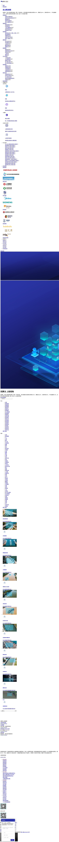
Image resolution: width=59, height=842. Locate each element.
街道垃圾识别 (8, 71)
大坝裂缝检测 (5, 569)
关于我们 (4, 795)
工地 (6, 438)
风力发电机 (7, 493)
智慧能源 (4, 15)
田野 (6, 452)
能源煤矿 (4, 209)
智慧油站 (7, 420)
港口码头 (7, 448)
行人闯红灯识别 (8, 76)
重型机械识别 (8, 45)
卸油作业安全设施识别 (9, 17)
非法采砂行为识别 (5, 620)
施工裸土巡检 (8, 61)
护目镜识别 (7, 26)
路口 (6, 467)
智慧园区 (4, 48)
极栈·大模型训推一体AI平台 (8, 774)
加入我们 (4, 247)
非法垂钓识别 (5, 671)
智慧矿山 (7, 409)
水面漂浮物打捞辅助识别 (6, 637)
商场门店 (7, 458)
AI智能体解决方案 (6, 778)
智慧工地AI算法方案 (10, 157)
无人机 (6, 441)
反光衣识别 (7, 41)
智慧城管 (4, 64)
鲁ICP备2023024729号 (25, 832)
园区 (6, 445)
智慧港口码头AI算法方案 (10, 164)
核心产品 (4, 771)
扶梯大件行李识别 (8, 37)
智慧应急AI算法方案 (10, 152)
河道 (6, 500)
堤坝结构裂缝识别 (5, 518)
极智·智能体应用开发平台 (8, 775)
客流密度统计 (8, 34)
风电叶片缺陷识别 (8, 16)
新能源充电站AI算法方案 (10, 163)
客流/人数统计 (8, 38)
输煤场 (6, 482)
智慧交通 (4, 72)
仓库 (6, 485)
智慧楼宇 (7, 422)
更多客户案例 (5, 237)
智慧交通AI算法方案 (9, 148)
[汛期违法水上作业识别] (10, 580)
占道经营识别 (8, 70)
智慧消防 (7, 421)
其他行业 (7, 429)
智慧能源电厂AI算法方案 (11, 159)
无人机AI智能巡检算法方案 (11, 144)
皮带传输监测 (8, 28)
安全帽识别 (7, 42)
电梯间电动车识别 (8, 50)
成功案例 (4, 780)
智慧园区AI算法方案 (9, 155)
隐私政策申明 (5, 800)
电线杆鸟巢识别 (8, 20)
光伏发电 (7, 443)
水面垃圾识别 (5, 603)
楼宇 (6, 440)
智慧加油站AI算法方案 (9, 156)
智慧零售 (4, 31)
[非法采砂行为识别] (10, 614)
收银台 (6, 506)
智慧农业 (7, 428)
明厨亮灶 (7, 414)
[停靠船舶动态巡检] (10, 546)
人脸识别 (7, 53)
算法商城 (4, 759)
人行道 (6, 471)
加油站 (6, 460)
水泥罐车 (7, 484)
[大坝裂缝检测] (10, 563)
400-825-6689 (7, 728)
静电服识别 (7, 19)
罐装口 (6, 481)
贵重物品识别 (8, 35)
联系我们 (4, 245)
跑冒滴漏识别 (8, 24)
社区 (6, 456)
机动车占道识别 (8, 75)
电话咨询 (2, 728)
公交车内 (7, 464)
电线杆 (6, 478)
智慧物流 (7, 424)
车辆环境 (7, 473)
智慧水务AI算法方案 (10, 146)
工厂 (6, 437)
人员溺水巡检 (8, 57)
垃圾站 (6, 491)
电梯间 (6, 499)
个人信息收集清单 (6, 801)
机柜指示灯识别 (8, 30)
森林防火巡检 (8, 60)
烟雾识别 (7, 46)
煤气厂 (6, 477)
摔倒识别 (7, 52)
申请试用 (2, 732)
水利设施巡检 (5, 535)
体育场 (6, 449)
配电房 (6, 488)
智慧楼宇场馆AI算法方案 (11, 161)
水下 (6, 503)
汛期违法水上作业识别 (6, 586)
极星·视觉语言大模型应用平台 (9, 773)
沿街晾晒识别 (8, 68)
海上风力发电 (8, 492)
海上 (6, 447)
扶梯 (6, 496)
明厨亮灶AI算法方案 (9, 149)
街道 (6, 474)
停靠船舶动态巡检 (5, 552)
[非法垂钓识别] (10, 665)
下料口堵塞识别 (8, 27)
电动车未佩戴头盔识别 (9, 78)
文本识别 (7, 504)
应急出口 (7, 495)
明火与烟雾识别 (8, 22)
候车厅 (6, 463)
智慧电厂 (7, 425)
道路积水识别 (8, 65)
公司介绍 (4, 244)
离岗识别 (7, 49)
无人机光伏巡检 (8, 63)
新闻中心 (4, 240)
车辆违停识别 (8, 74)
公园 (6, 455)
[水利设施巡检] (10, 529)
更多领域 (4, 789)
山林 (6, 451)
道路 (6, 469)
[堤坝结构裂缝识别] (10, 516)
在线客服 (2, 724)
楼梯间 (6, 497)
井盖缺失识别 (8, 67)
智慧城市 (4, 167)
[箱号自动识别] (10, 648)
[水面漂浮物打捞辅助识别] (10, 631)
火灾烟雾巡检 (8, 59)
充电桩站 (7, 462)
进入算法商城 (7, 9)
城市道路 (7, 436)
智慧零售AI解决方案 (10, 153)
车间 (6, 475)
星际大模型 (5, 777)
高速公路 (7, 470)
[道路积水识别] (10, 681)
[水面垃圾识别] (10, 597)
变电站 (6, 480)
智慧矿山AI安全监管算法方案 (12, 160)
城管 (6, 444)
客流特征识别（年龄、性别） (11, 33)
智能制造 (4, 23)
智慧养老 (7, 427)
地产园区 (4, 195)
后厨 (6, 486)
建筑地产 (4, 39)
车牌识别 (7, 79)
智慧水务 (7, 418)
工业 (6, 489)
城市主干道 (7, 466)
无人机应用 (5, 56)
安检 (6, 459)
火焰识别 (7, 44)
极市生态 (4, 241)
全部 (6, 402)
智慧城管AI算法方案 (10, 145)
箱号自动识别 (5, 654)
